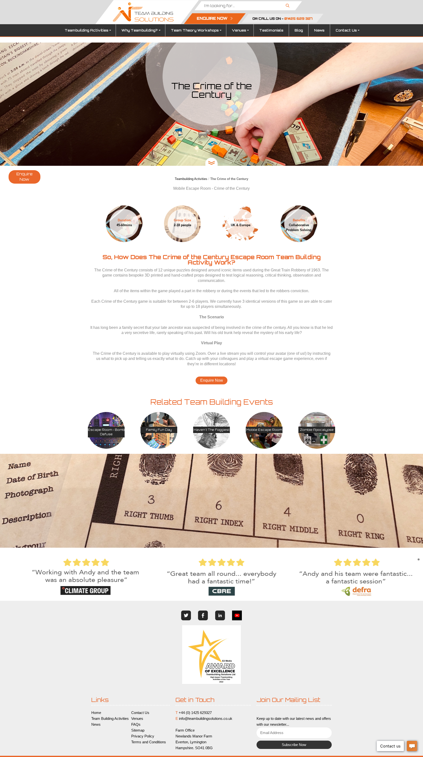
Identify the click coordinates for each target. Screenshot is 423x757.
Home (96, 713)
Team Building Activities (110, 719)
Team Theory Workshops (195, 30)
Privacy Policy (142, 736)
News (319, 30)
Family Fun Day (159, 430)
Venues (239, 30)
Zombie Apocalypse (317, 430)
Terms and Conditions (148, 742)
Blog (298, 30)
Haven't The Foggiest (212, 430)
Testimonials (271, 30)
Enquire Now (24, 177)
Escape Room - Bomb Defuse (106, 432)
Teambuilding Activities (86, 30)
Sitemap (137, 730)
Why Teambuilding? (139, 30)
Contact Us (346, 30)
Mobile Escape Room (264, 430)
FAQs (136, 724)
